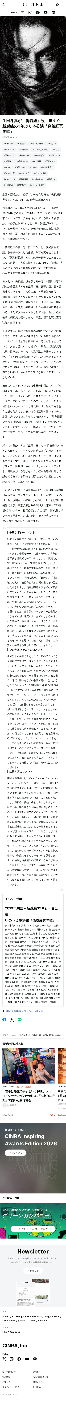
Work (23, 1320)
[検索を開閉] (57, 4)
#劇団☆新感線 (36, 143)
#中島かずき (39, 155)
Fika (4, 1332)
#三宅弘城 (51, 143)
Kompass (15, 1332)
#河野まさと (20, 167)
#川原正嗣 (8, 185)
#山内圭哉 (21, 143)
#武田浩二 (21, 185)
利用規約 (37, 1387)
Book (56, 1316)
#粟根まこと (9, 155)
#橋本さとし (9, 149)
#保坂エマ (51, 179)
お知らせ (6, 1382)
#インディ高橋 (40, 173)
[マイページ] (3, 4)
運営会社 (37, 1372)
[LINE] (53, 13)
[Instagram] (30, 13)
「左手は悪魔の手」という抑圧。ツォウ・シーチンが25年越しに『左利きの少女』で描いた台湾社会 (28, 1096)
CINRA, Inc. (15, 1345)
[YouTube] (46, 12)
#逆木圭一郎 (9, 173)
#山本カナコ (9, 179)
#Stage (33, 167)
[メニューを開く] (62, 4)
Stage (14, 1035)
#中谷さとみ (37, 179)
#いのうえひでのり (40, 149)
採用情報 (6, 1377)
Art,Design (18, 1316)
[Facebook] (38, 13)
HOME (5, 1035)
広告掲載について (40, 1377)
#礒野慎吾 (23, 179)
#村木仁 (7, 167)
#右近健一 (8, 161)
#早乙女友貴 (50, 161)
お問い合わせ (39, 1382)
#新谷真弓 (23, 149)
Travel (31, 1320)
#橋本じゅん (24, 155)
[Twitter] (23, 13)
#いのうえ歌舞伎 (37, 185)
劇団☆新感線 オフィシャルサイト (24, 1011)
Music (5, 1316)
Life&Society (9, 1320)
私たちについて (9, 1372)
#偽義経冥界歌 (47, 167)
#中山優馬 (36, 161)
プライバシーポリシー (12, 1387)
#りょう (56, 149)
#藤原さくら (22, 161)
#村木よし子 (24, 173)
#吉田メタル (54, 155)
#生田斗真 (8, 143)
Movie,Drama (34, 1316)
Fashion (42, 1320)
